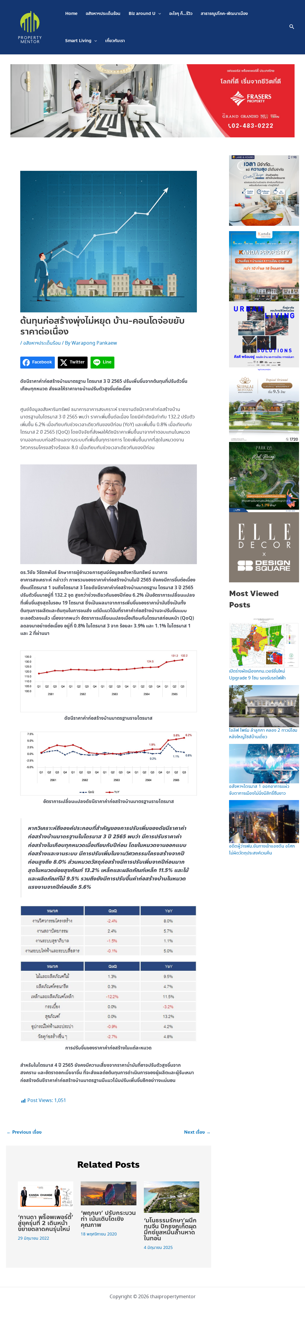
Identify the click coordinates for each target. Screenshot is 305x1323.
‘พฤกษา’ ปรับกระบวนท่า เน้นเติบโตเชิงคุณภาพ (108, 1219)
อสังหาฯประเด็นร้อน (103, 13)
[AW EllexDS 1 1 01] (264, 547)
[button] (158, 13)
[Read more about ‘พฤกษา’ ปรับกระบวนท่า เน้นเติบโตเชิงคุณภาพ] (108, 1192)
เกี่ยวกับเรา (115, 41)
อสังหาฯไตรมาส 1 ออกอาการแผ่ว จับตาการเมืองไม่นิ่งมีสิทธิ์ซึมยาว (259, 790)
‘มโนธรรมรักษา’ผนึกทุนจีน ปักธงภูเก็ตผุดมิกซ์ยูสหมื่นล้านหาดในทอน (170, 1229)
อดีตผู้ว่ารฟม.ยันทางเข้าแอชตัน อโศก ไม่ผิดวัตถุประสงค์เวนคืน (262, 850)
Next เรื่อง (197, 1132)
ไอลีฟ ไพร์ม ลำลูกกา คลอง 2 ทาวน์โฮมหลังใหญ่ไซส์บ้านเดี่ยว (263, 734)
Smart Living (78, 41)
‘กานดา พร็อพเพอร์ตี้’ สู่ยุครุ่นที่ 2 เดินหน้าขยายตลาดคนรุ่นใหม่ (45, 1223)
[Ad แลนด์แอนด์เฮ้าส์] (264, 190)
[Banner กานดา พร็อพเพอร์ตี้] (264, 266)
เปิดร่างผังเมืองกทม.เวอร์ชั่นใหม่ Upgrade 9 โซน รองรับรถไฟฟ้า (257, 675)
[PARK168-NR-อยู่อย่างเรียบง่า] (264, 476)
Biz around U (142, 13)
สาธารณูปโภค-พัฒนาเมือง (224, 13)
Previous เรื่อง (24, 1132)
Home (71, 13)
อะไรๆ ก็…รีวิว (180, 13)
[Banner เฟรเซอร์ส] (152, 100)
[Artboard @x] (264, 336)
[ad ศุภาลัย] (264, 406)
